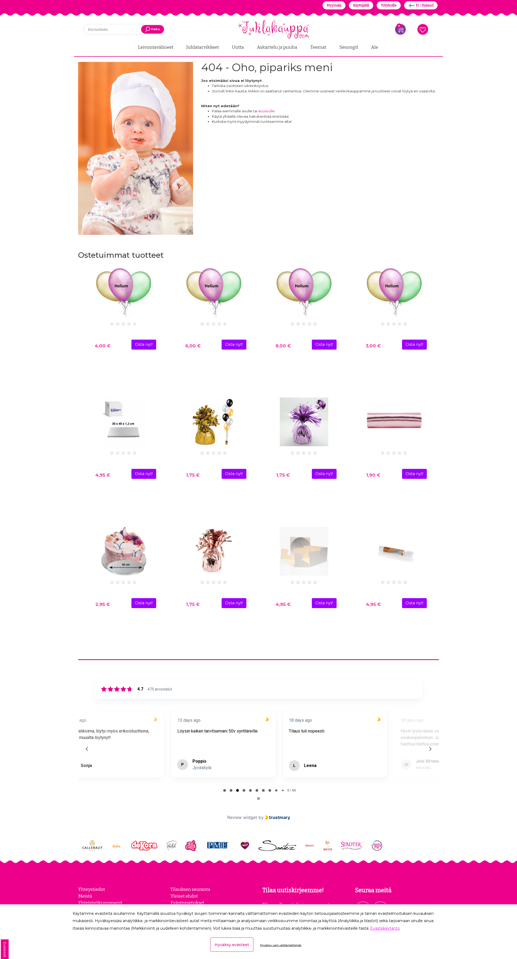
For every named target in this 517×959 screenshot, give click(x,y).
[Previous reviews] (87, 749)
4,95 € (102, 475)
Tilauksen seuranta (190, 889)
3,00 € (373, 345)
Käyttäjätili (361, 5)
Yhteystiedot (91, 889)
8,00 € (283, 345)
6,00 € (193, 345)
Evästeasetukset (187, 902)
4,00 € (102, 345)
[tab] (224, 790)
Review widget (242, 817)
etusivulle (266, 111)
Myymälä (334, 5)
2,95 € (102, 604)
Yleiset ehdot (184, 896)
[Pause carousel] (258, 798)
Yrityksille (389, 5)
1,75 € (193, 475)
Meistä (85, 896)
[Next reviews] (430, 749)
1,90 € (373, 475)
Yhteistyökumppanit (100, 902)
